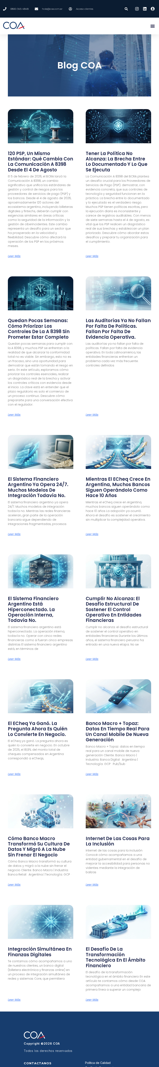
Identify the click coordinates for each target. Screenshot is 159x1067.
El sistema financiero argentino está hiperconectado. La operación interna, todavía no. (33, 609)
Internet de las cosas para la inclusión (118, 841)
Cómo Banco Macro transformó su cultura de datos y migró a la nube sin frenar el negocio (39, 846)
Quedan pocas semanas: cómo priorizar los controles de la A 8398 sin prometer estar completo (39, 328)
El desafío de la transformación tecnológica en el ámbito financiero (115, 957)
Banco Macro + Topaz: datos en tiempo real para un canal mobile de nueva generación (117, 731)
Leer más (14, 256)
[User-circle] (153, 9)
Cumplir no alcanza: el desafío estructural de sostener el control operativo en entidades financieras (113, 609)
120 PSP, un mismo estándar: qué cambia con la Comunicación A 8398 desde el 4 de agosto (40, 161)
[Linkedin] (145, 9)
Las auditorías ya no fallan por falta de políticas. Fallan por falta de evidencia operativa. (118, 328)
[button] (126, 9)
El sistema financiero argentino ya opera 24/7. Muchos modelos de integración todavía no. (38, 487)
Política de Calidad (98, 1063)
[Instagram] (137, 9)
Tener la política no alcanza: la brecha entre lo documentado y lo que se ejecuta (116, 161)
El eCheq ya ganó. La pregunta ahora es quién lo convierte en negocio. (37, 729)
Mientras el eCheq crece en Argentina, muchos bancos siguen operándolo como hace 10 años (118, 487)
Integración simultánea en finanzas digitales (40, 952)
